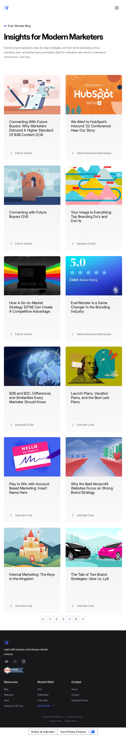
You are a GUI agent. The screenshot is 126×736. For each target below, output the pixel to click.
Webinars (8, 694)
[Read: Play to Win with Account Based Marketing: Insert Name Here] (32, 457)
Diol (39, 689)
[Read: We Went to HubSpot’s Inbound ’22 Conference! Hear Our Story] (94, 94)
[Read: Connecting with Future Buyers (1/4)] (32, 185)
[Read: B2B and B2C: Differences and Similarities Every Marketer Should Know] (32, 366)
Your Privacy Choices (73, 731)
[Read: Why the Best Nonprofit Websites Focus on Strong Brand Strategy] (94, 457)
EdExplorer (43, 694)
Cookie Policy (71, 721)
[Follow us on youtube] (6, 661)
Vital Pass (42, 700)
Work (6, 700)
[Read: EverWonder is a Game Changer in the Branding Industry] (94, 275)
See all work (44, 705)
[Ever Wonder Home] (15, 7)
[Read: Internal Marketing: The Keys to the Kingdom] (32, 547)
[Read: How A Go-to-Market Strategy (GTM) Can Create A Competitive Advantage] (32, 275)
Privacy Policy (55, 721)
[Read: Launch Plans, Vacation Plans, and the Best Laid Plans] (94, 366)
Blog (6, 689)
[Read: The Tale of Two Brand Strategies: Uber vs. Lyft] (94, 547)
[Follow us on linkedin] (23, 661)
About (74, 689)
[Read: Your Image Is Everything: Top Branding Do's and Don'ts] (94, 185)
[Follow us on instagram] (15, 661)
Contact (75, 694)
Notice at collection (43, 731)
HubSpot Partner (80, 700)
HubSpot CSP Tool (13, 706)
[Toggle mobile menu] (117, 8)
